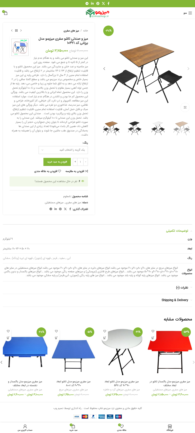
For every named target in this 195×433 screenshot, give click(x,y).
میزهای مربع (65, 390)
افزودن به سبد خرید (57, 162)
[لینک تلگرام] (87, 4)
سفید (62, 258)
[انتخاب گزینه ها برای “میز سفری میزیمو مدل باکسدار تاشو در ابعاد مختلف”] (153, 338)
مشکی (6, 258)
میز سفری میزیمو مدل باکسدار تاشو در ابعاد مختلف (170, 383)
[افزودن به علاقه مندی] (153, 331)
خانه (85, 31)
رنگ (85, 143)
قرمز (55, 258)
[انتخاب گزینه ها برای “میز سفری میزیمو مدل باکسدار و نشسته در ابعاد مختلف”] (8, 338)
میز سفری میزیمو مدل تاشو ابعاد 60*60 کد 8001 (73, 383)
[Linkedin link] (92, 4)
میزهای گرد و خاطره (113, 390)
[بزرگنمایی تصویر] (185, 107)
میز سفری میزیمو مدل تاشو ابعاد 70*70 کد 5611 (122, 383)
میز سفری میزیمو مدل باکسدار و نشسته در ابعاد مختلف (25, 383)
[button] (188, 68)
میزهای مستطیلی (54, 202)
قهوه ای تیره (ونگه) (22, 258)
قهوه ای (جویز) (43, 258)
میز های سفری (71, 31)
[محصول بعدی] (12, 30)
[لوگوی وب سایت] (98, 13)
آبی (69, 258)
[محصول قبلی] (21, 30)
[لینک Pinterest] (98, 4)
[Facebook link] (108, 4)
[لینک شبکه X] (103, 4)
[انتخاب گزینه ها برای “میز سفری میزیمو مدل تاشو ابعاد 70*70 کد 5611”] (104, 338)
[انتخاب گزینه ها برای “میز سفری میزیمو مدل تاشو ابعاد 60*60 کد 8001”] (56, 338)
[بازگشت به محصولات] (16, 30)
